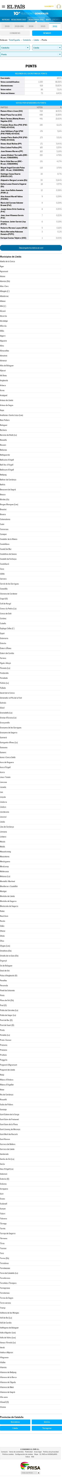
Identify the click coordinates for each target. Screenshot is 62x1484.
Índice (28, 1457)
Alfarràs (3, 326)
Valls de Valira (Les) (8, 1338)
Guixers (3, 752)
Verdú (2, 1347)
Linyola (3, 797)
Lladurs (3, 807)
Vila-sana (4, 1397)
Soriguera (4, 1189)
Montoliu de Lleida (7, 896)
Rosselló (3, 1099)
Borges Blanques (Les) (9, 504)
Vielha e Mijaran (6, 1352)
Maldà (2, 847)
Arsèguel (3, 395)
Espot (2, 633)
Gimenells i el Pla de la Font (11, 698)
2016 (31, 26)
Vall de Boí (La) (6, 1318)
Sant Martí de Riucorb (9, 1134)
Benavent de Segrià (8, 489)
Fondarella (4, 673)
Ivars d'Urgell (5, 767)
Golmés (3, 703)
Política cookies (8, 1454)
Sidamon (3, 1174)
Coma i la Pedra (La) (8, 609)
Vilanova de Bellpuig (8, 1372)
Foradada (4, 678)
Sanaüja (3, 1109)
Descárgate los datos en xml (31, 248)
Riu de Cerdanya (6, 1095)
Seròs (2, 1164)
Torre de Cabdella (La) (9, 1273)
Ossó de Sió (5, 971)
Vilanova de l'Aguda (8, 1382)
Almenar (3, 361)
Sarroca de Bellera (7, 1144)
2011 (55, 26)
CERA (2, 574)
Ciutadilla (3, 589)
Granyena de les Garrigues (10, 728)
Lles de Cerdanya (7, 827)
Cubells (3, 623)
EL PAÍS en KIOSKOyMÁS (48, 1454)
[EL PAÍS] (16, 6)
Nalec (2, 911)
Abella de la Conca (7, 261)
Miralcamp (4, 866)
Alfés (2, 331)
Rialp (2, 1075)
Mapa (48, 20)
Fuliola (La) (4, 683)
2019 (7, 26)
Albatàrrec (4, 296)
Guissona (3, 747)
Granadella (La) (6, 713)
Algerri (2, 336)
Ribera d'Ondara (6, 1080)
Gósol (2, 708)
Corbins (3, 618)
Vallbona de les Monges (9, 1313)
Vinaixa (3, 1407)
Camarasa (4, 529)
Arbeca (3, 385)
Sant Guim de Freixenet (9, 1119)
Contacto (4, 1452)
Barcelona (15, 1422)
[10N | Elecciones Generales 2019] (31, 13)
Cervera (3, 579)
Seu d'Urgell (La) (6, 1169)
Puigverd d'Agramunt (8, 1065)
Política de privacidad (51, 1452)
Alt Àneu (3, 375)
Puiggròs (3, 1060)
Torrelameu (5, 1293)
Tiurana (3, 1248)
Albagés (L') (5, 291)
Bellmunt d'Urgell (7, 470)
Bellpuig (3, 475)
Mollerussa (4, 871)
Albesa (2, 301)
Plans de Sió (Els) (7, 1000)
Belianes (3, 450)
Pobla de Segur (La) (8, 1015)
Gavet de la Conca (7, 693)
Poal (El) (3, 1005)
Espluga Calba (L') (7, 628)
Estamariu (4, 638)
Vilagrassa (4, 1357)
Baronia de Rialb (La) (8, 435)
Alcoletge (4, 321)
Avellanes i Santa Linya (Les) (11, 415)
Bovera (3, 514)
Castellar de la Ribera (8, 539)
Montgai (3, 891)
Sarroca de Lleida (7, 1149)
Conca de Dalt (5, 613)
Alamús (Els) (5, 281)
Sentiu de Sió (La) (7, 1159)
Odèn (2, 926)
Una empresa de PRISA (30, 1466)
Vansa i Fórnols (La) (8, 1342)
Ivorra (2, 772)
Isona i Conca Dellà (7, 757)
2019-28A (19, 26)
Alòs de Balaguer (7, 366)
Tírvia (2, 1243)
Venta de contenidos (16, 1452)
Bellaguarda (5, 455)
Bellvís (2, 485)
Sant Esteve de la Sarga (9, 1114)
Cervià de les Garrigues (9, 584)
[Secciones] (3, 6)
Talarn (2, 1214)
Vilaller (3, 1362)
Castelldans (4, 544)
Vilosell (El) (4, 1402)
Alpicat (3, 370)
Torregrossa (5, 1288)
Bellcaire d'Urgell (7, 460)
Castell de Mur (6, 549)
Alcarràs (3, 316)
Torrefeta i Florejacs (8, 1283)
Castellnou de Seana (8, 554)
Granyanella (5, 723)
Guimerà (3, 737)
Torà (2, 1253)
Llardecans (4, 812)
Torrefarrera (5, 1278)
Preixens (3, 1050)
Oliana (2, 931)
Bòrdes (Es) (4, 499)
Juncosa (3, 782)
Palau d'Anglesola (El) (8, 976)
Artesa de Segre (6, 405)
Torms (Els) (4, 1258)
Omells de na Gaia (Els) (9, 956)
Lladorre (3, 802)
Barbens (3, 430)
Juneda (3, 787)
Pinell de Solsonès (7, 990)
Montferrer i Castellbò (9, 886)
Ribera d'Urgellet (7, 1085)
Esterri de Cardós (7, 653)
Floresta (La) (5, 668)
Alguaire (3, 341)
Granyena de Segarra (8, 732)
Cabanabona (5, 519)
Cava (2, 569)
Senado (47, 33)
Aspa (2, 410)
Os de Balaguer (6, 966)
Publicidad (29, 1452)
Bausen (3, 445)
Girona (47, 1422)
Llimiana (3, 832)
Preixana (3, 1045)
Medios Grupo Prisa (30, 1473)
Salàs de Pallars (6, 1104)
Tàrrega (3, 1223)
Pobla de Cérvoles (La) (9, 1010)
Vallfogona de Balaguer (9, 1328)
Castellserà (4, 564)
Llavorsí (3, 817)
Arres (2, 390)
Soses (2, 1199)
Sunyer (3, 1209)
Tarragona (46, 1428)
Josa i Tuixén (5, 777)
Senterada (4, 1154)
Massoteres (4, 856)
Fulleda (3, 688)
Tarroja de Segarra (7, 1233)
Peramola (4, 985)
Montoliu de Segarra (8, 901)
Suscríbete (49, 6)
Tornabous (4, 1263)
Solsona (3, 1184)
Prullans (3, 1055)
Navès (2, 921)
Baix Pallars (5, 420)
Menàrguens (5, 861)
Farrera (3, 658)
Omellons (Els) (6, 951)
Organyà (3, 961)
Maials (2, 842)
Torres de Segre (6, 1298)
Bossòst (3, 509)
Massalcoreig (5, 852)
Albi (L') (3, 306)
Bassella (3, 440)
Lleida (2, 822)
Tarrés (2, 1228)
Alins (2, 346)
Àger (2, 266)
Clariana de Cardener (8, 594)
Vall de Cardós (6, 1323)
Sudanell (3, 1204)
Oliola (2, 936)
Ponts (2, 1030)
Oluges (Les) (5, 946)
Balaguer (3, 425)
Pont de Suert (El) (7, 1025)
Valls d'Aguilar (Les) (8, 1333)
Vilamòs (3, 1367)
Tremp (2, 1308)
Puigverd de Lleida (7, 1070)
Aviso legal (38, 1452)
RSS (32, 1457)
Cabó (2, 524)
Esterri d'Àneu (5, 648)
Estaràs (3, 643)
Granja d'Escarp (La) (8, 718)
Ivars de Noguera (7, 762)
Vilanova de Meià (7, 1387)
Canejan (3, 534)
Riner (2, 1090)
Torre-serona (5, 1303)
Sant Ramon (5, 1139)
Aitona (2, 276)
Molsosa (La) (5, 876)
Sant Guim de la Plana (9, 1124)
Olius (2, 941)
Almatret (3, 356)
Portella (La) (5, 1035)
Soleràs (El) (4, 1179)
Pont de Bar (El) (6, 1020)
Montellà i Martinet (7, 881)
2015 (43, 26)
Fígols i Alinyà (5, 663)
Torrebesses (5, 1268)
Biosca (2, 494)
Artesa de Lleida (6, 400)
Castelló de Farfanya (8, 559)
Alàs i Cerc (4, 286)
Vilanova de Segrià (7, 1392)
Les (1, 792)
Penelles (3, 980)
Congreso (15, 33)
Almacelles (4, 351)
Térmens (3, 1238)
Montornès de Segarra (9, 906)
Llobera (3, 837)
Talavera (3, 1219)
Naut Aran (4, 916)
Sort (1, 1194)
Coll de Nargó (5, 604)
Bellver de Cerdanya (8, 480)
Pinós (2, 995)
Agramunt (4, 271)
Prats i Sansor (5, 1040)
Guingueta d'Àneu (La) (9, 742)
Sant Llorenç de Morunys (10, 1129)
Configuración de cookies (24, 1454)
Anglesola (4, 380)
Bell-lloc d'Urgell (6, 465)
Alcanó (3, 311)
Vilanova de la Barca (8, 1377)
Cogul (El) (4, 599)
